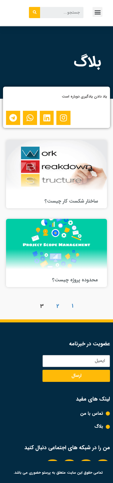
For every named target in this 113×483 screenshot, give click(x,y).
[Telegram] (13, 118)
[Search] (34, 12)
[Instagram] (63, 118)
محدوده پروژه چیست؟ (75, 280)
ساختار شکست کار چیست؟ (71, 201)
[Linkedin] (47, 118)
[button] (97, 12)
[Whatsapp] (30, 118)
